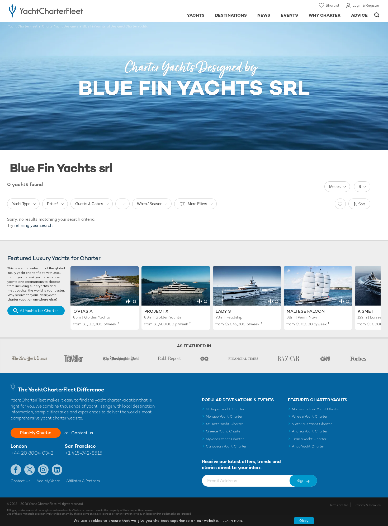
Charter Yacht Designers (60, 26)
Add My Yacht (48, 480)
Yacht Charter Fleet (22, 26)
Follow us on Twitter (29, 469)
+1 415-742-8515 (83, 453)
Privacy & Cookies (367, 505)
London (19, 446)
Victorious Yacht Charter (312, 424)
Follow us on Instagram (43, 469)
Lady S (223, 311)
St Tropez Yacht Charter (225, 409)
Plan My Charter (35, 432)
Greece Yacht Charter (224, 431)
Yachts (196, 15)
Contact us (82, 433)
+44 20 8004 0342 (32, 453)
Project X (156, 311)
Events (289, 15)
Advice (359, 15)
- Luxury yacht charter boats (62, 10)
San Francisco (80, 446)
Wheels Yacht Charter (310, 416)
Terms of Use (338, 505)
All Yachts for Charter (39, 310)
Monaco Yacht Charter (224, 416)
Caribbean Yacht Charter (226, 446)
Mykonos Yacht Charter (225, 439)
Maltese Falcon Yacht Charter (316, 409)
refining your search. (34, 225)
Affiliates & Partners (83, 480)
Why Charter (325, 15)
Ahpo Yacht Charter (308, 446)
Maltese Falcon (306, 311)
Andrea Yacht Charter (310, 431)
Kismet (365, 311)
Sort (361, 204)
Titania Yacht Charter (309, 439)
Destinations (231, 15)
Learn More (233, 521)
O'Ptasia (83, 311)
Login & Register (366, 5)
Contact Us (20, 480)
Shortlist (332, 5)
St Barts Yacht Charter (224, 424)
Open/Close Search (376, 14)
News (263, 15)
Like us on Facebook (16, 469)
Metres (335, 186)
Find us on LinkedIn (57, 469)
